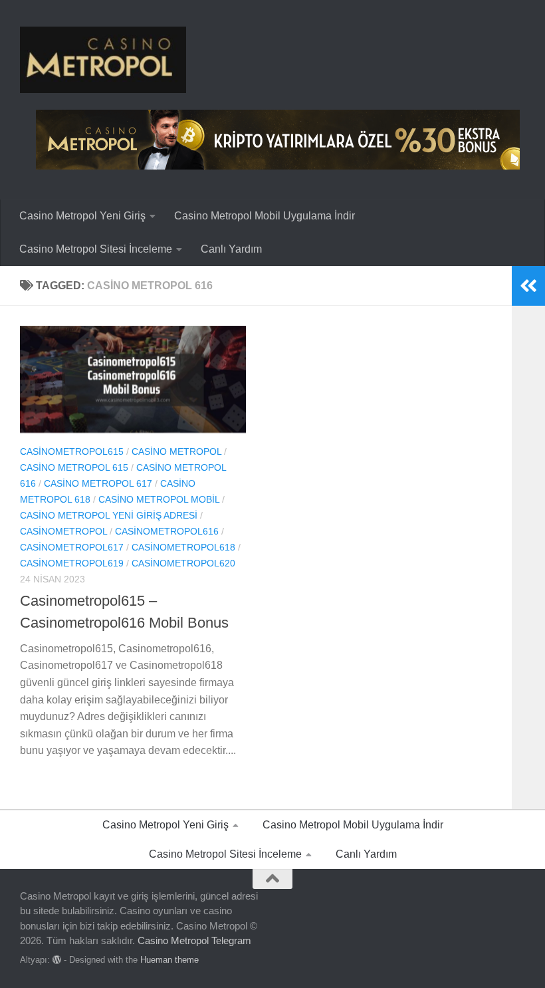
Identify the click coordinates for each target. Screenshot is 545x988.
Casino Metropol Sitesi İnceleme (95, 249)
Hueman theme (169, 960)
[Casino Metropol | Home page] (103, 60)
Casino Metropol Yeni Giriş (82, 215)
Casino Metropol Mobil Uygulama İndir (264, 215)
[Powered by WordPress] (57, 959)
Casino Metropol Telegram (194, 940)
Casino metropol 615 (74, 467)
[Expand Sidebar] (528, 286)
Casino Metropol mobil (158, 499)
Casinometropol (63, 531)
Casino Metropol (176, 451)
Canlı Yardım (231, 249)
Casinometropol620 (183, 563)
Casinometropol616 (167, 531)
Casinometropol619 (72, 563)
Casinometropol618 (183, 547)
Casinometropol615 (72, 451)
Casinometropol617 (72, 547)
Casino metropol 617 (98, 483)
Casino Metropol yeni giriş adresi (108, 515)
